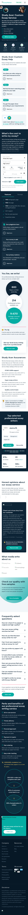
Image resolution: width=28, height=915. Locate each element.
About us (4, 846)
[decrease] (21, 173)
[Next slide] (6, 497)
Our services (5, 851)
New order (19, 2)
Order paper (20, 181)
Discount (4, 859)
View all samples (14, 598)
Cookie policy (5, 872)
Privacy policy (5, 874)
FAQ (15, 851)
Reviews (4, 861)
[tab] (4, 450)
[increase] (24, 173)
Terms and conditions (7, 869)
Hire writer (8, 445)
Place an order (11, 348)
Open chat (8, 694)
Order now (10, 832)
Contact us (4, 849)
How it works (5, 854)
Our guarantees (6, 856)
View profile (19, 445)
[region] (14, 607)
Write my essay (9, 37)
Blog (15, 849)
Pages (4, 172)
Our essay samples (19, 846)
